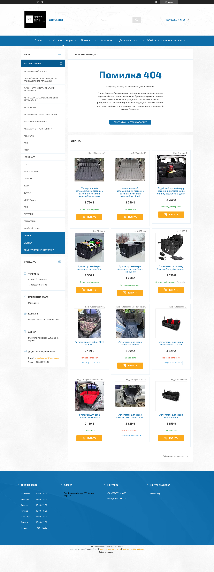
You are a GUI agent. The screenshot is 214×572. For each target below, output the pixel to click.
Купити (92, 217)
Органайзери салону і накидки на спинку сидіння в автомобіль (40, 79)
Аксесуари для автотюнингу (38, 129)
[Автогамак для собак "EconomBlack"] (171, 396)
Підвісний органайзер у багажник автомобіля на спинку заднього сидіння (171, 191)
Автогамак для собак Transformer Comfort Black (130, 416)
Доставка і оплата (130, 40)
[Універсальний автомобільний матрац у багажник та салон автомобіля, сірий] (130, 169)
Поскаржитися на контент (110, 549)
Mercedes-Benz (31, 171)
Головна (40, 40)
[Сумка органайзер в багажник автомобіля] (89, 247)
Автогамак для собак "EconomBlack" (171, 416)
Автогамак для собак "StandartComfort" (130, 343)
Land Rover (29, 157)
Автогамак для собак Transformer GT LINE (171, 343)
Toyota (27, 193)
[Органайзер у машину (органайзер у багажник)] (171, 247)
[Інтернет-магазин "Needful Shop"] (35, 27)
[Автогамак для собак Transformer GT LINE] (171, 323)
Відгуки (28, 243)
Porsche (28, 178)
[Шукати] (136, 20)
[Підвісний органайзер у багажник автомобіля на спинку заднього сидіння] (171, 169)
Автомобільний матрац (35, 71)
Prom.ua (121, 546)
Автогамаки (30, 107)
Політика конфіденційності (133, 549)
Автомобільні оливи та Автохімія (40, 114)
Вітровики (29, 214)
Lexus (26, 164)
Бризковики (30, 221)
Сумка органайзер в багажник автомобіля (89, 267)
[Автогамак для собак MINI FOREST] (89, 323)
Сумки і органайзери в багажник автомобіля (40, 89)
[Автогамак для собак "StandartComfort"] (130, 323)
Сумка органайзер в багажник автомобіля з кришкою (130, 269)
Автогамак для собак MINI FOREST (89, 343)
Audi (26, 207)
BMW (26, 150)
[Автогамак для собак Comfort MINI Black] (89, 396)
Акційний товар (32, 228)
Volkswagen (30, 200)
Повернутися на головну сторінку (130, 122)
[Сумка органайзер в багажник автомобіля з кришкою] (130, 247)
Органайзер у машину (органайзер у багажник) (171, 267)
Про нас (86, 40)
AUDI (26, 143)
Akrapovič (29, 136)
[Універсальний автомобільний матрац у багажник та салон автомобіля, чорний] (89, 169)
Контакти (106, 40)
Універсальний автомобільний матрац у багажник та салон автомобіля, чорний (89, 192)
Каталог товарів (63, 40)
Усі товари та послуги (173, 456)
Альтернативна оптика (35, 121)
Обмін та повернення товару (164, 40)
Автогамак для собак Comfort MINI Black (89, 416)
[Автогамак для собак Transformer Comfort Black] (130, 396)
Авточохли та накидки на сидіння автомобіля (41, 99)
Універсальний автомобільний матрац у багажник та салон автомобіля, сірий (130, 192)
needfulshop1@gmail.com (47, 358)
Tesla (26, 186)
